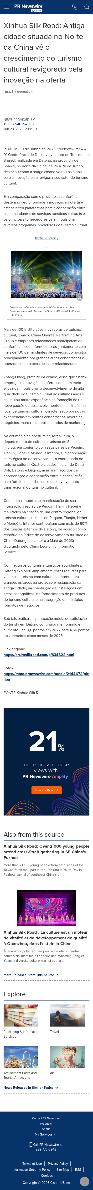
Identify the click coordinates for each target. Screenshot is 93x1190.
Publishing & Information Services (21, 1034)
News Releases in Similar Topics (28, 1087)
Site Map (63, 1169)
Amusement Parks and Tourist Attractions (20, 1075)
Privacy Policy (58, 1163)
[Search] (87, 7)
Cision (54, 1182)
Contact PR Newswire (46, 1118)
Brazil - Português (18, 91)
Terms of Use (32, 1163)
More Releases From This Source (29, 975)
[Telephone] (75, 7)
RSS (78, 1169)
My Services (44, 1134)
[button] (46, 274)
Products (46, 1124)
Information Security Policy (31, 1169)
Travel (54, 1031)
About (46, 1129)
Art (52, 1072)
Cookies (47, 1175)
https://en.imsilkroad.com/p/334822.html (39, 654)
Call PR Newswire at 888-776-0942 (47, 1147)
